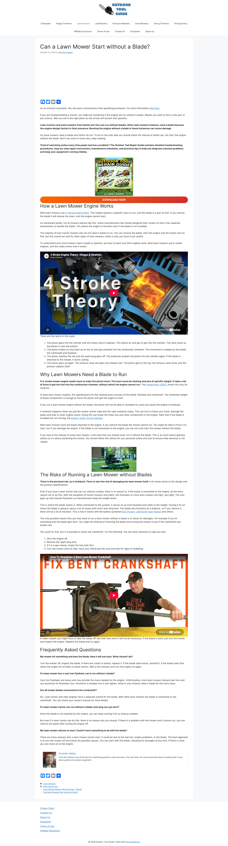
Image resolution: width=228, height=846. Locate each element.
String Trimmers (161, 23)
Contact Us (120, 31)
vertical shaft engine (78, 213)
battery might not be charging (86, 418)
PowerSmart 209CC (157, 384)
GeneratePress (133, 842)
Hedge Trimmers (64, 23)
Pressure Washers (121, 23)
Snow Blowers (142, 23)
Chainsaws (46, 23)
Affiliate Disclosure (83, 31)
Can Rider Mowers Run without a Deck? (60, 792)
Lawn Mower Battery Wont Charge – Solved (62, 789)
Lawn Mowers (83, 23)
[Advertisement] (114, 76)
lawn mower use (50, 786)
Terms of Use (103, 31)
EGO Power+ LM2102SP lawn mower (141, 511)
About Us (150, 31)
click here (154, 108)
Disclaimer (135, 31)
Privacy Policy (180, 23)
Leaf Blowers (101, 23)
